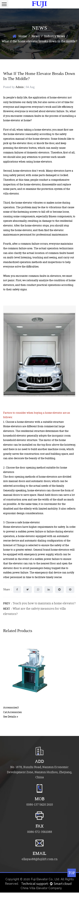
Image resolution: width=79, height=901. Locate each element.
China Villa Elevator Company (41, 888)
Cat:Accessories (12, 712)
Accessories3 (11, 707)
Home (23, 36)
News (36, 36)
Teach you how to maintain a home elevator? (44, 603)
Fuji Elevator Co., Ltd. (45, 879)
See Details (10, 716)
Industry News (54, 36)
